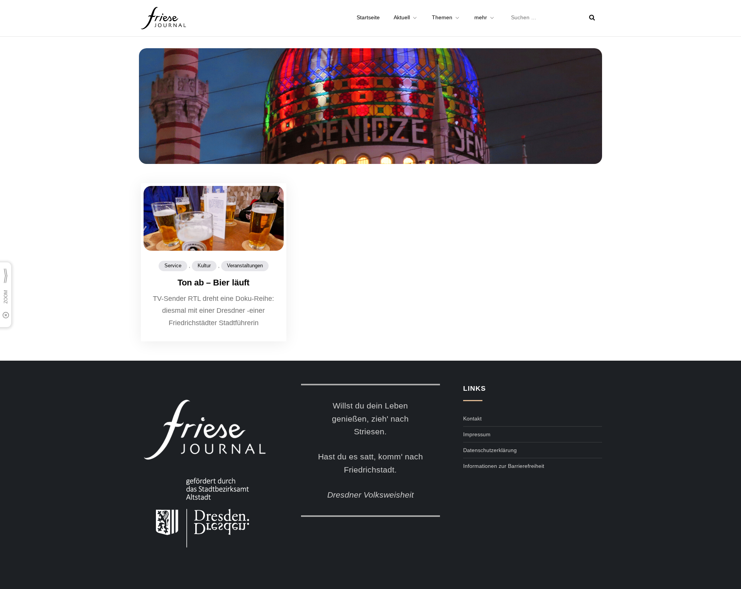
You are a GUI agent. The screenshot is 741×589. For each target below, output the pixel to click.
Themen (442, 17)
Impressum (477, 434)
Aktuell (402, 17)
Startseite (368, 17)
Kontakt (472, 418)
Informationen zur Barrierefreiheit (503, 466)
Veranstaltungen (245, 265)
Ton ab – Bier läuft (213, 282)
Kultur (204, 265)
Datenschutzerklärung (490, 450)
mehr (480, 17)
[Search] (592, 17)
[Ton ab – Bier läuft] (214, 232)
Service (172, 265)
